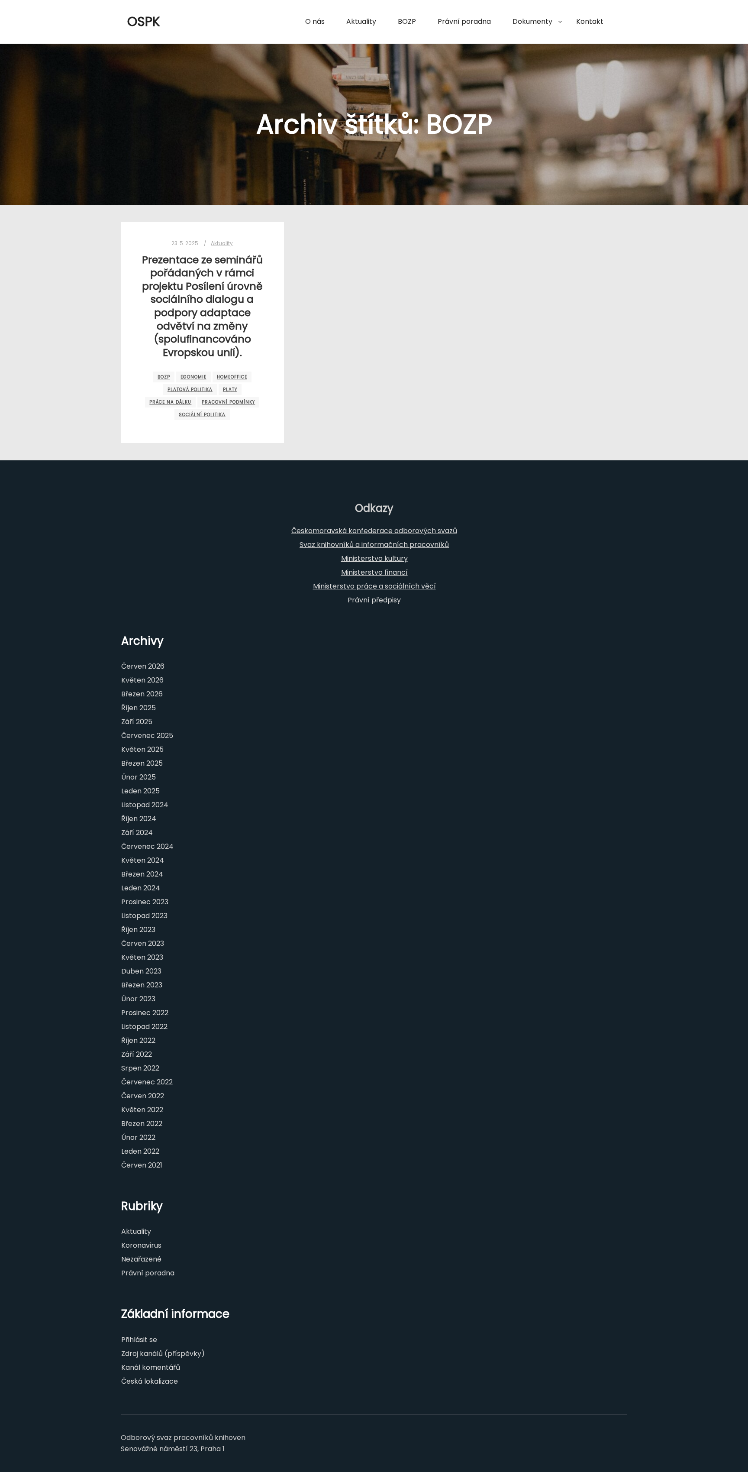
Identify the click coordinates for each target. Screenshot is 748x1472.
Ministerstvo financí (374, 572)
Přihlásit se (139, 1340)
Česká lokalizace (149, 1381)
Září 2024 (137, 833)
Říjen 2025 (138, 708)
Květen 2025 (142, 749)
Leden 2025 (140, 791)
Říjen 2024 (138, 819)
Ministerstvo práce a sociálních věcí (374, 586)
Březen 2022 (141, 1124)
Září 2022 (136, 1054)
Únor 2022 (138, 1137)
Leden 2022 (140, 1151)
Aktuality (222, 243)
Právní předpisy (374, 600)
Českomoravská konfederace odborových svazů (374, 531)
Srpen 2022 (140, 1068)
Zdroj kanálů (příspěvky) (163, 1354)
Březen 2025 (142, 763)
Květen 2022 (142, 1110)
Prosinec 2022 (144, 1013)
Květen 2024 (142, 860)
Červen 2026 (142, 666)
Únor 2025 (138, 777)
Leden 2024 (140, 888)
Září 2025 (136, 722)
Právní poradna (147, 1273)
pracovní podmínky (228, 402)
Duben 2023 (141, 971)
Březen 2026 (142, 694)
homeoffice (232, 377)
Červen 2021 (141, 1165)
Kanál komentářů (150, 1367)
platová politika (190, 389)
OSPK (143, 21)
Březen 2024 (142, 874)
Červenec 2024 (147, 846)
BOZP (164, 377)
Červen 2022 (142, 1096)
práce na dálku (170, 402)
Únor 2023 (138, 999)
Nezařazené (141, 1259)
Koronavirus (141, 1245)
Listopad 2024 (144, 805)
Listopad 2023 (144, 916)
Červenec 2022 (147, 1082)
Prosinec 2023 (144, 902)
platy (230, 389)
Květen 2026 (142, 680)
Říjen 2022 (138, 1040)
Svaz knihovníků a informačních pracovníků (374, 545)
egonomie (193, 377)
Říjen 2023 (138, 930)
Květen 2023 (142, 957)
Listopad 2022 (144, 1027)
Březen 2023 (141, 985)
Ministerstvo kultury (374, 558)
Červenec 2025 (147, 736)
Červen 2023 (142, 943)
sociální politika (202, 414)
